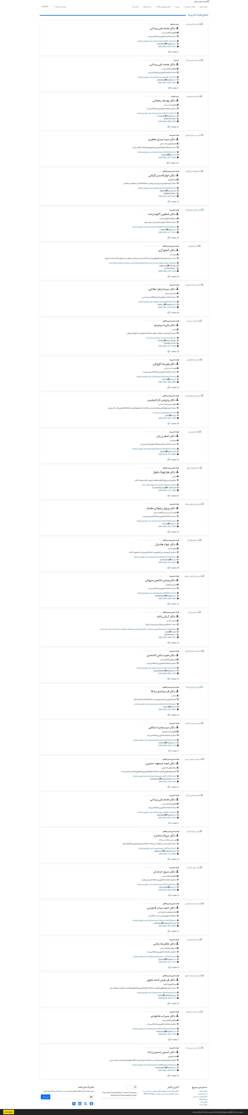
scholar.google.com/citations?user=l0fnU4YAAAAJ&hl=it (155, 704)
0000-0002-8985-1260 (167, 673)
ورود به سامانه (60, 6)
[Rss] (74, 1104)
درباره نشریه (202, 1093)
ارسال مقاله (147, 6)
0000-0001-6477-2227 (167, 196)
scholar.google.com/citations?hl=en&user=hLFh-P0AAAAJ (154, 776)
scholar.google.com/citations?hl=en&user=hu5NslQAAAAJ (154, 740)
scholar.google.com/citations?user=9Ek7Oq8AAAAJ (156, 884)
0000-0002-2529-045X (167, 307)
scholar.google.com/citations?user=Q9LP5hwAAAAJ (156, 992)
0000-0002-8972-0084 (167, 926)
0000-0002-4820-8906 (167, 382)
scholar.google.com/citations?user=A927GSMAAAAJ (156, 521)
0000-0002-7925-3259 (167, 1034)
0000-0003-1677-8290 (167, 346)
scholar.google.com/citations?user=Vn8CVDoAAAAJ (156, 668)
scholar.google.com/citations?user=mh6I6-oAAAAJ (157, 41)
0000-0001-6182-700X (167, 46)
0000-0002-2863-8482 (167, 598)
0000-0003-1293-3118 (167, 781)
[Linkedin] (80, 1104)
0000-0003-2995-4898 (167, 890)
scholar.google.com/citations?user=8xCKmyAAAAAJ (156, 376)
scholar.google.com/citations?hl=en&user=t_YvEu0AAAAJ (154, 956)
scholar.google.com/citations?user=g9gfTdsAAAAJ (157, 302)
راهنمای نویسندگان (163, 6)
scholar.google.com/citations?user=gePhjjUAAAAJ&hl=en (155, 557)
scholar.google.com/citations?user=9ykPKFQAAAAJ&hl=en (154, 227)
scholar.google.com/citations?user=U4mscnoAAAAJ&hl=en (154, 920)
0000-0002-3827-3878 (167, 526)
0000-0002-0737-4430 (167, 271)
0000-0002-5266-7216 (167, 745)
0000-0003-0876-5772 (167, 998)
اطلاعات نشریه (190, 6)
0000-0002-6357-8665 (167, 709)
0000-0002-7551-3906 (167, 490)
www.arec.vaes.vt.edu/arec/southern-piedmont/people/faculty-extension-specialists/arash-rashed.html (138, 629)
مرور (177, 6)
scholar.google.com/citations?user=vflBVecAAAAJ (157, 848)
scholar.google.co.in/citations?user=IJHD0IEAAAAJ (156, 593)
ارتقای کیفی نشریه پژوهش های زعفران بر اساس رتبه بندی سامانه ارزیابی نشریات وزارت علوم (161, 1092)
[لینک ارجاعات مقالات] (169, 52)
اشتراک (45, 1097)
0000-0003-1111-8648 (167, 854)
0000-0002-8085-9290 (167, 121)
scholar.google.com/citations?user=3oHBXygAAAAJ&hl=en (154, 1065)
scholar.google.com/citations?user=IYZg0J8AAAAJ (157, 188)
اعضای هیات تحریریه (200, 1096)
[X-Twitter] (85, 1104)
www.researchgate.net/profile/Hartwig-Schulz (159, 485)
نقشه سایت (203, 1104)
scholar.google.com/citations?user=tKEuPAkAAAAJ (156, 152)
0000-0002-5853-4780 (167, 418)
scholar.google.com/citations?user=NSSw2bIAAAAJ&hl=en (154, 1029)
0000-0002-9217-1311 (167, 962)
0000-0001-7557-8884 (167, 454)
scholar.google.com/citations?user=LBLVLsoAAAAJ (156, 113)
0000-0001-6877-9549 (167, 157)
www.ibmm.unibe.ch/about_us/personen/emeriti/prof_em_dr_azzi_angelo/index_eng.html (142, 263)
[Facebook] (91, 1104)
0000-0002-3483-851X (167, 1070)
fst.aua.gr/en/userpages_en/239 (164, 412)
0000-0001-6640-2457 (167, 637)
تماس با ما (135, 6)
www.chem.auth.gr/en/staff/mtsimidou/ (161, 338)
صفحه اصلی (204, 6)
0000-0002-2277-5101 (167, 232)
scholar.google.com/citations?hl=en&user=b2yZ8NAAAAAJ (154, 449)
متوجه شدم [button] (9, 1111)
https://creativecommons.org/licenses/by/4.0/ (119, 1098)
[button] (191, 1112)
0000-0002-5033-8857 (167, 562)
